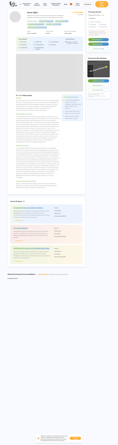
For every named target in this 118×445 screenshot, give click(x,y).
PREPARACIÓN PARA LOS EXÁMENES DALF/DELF (31, 248)
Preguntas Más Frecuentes (56, 4)
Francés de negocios (20, 228)
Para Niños (45, 4)
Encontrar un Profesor (27, 4)
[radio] (89, 21)
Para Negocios (37, 4)
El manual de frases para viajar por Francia (28, 208)
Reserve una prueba (102, 4)
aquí (65, 440)
